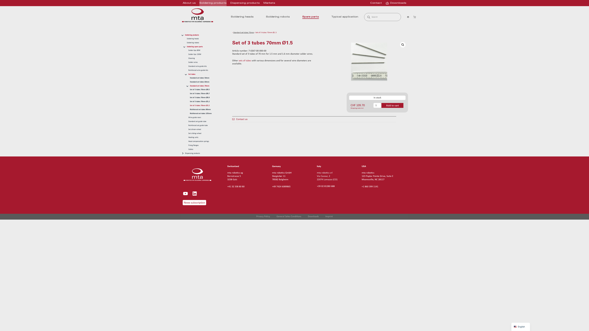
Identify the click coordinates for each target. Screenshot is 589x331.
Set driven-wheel (194, 129)
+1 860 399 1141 (370, 186)
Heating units (193, 137)
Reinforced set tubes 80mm (200, 109)
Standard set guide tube (197, 121)
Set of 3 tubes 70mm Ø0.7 (200, 94)
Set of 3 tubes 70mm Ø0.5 (200, 90)
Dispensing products (192, 153)
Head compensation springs (198, 141)
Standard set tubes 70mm (199, 86)
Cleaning (191, 58)
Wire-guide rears (194, 117)
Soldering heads (193, 39)
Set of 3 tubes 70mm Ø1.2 (200, 102)
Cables (190, 149)
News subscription (194, 202)
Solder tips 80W (194, 50)
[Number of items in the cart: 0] (415, 17)
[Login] (407, 17)
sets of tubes (245, 60)
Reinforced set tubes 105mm (201, 113)
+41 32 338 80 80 (235, 186)
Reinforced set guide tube (198, 125)
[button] (403, 45)
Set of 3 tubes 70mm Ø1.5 (200, 106)
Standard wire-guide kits (197, 66)
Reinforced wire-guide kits (198, 70)
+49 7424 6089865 (281, 186)
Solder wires (193, 62)
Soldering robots (193, 43)
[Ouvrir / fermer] (182, 35)
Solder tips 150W (194, 54)
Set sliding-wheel (194, 133)
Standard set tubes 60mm (199, 82)
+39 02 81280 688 (326, 186)
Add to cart (392, 105)
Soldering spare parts (195, 47)
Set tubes (191, 74)
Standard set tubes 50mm (199, 78)
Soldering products (192, 35)
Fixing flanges (193, 145)
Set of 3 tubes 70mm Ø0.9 (200, 98)
